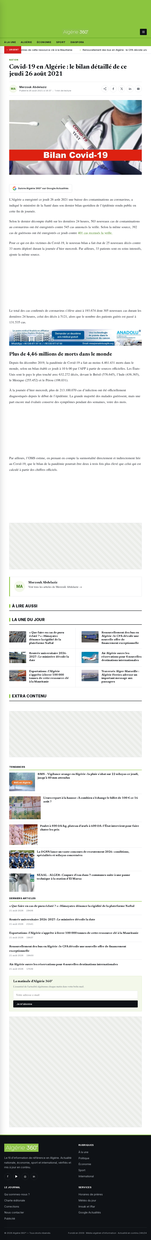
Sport (60, 42)
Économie (44, 42)
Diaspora (77, 42)
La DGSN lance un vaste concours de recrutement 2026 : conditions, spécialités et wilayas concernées (83, 853)
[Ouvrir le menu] (143, 32)
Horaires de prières (90, 1194)
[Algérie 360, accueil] (75, 32)
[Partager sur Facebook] (113, 88)
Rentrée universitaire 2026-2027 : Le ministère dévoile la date (52, 919)
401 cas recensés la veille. (95, 233)
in (34, 1176)
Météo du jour (87, 1200)
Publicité (9, 1218)
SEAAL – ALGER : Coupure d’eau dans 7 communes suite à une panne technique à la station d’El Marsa (83, 877)
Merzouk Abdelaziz (33, 87)
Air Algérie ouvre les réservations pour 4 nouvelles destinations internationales (63, 964)
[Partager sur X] (121, 88)
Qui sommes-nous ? (17, 1194)
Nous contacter (14, 1212)
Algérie (26, 42)
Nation (13, 60)
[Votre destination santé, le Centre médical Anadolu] (75, 337)
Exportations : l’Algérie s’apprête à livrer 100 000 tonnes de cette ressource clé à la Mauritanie (73, 933)
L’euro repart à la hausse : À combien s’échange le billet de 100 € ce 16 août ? (90, 800)
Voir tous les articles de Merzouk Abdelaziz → (55, 587)
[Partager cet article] (104, 88)
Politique (83, 1158)
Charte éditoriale (14, 1200)
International (86, 1176)
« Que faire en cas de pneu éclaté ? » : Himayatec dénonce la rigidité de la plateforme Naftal (71, 906)
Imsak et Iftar (86, 1206)
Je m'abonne (24, 1003)
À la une (10, 42)
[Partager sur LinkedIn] (130, 88)
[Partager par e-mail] (138, 88)
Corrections (11, 1206)
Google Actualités (89, 1212)
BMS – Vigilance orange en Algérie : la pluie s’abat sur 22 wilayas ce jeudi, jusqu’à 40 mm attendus (88, 776)
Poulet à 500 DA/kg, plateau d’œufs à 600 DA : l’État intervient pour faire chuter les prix (89, 828)
